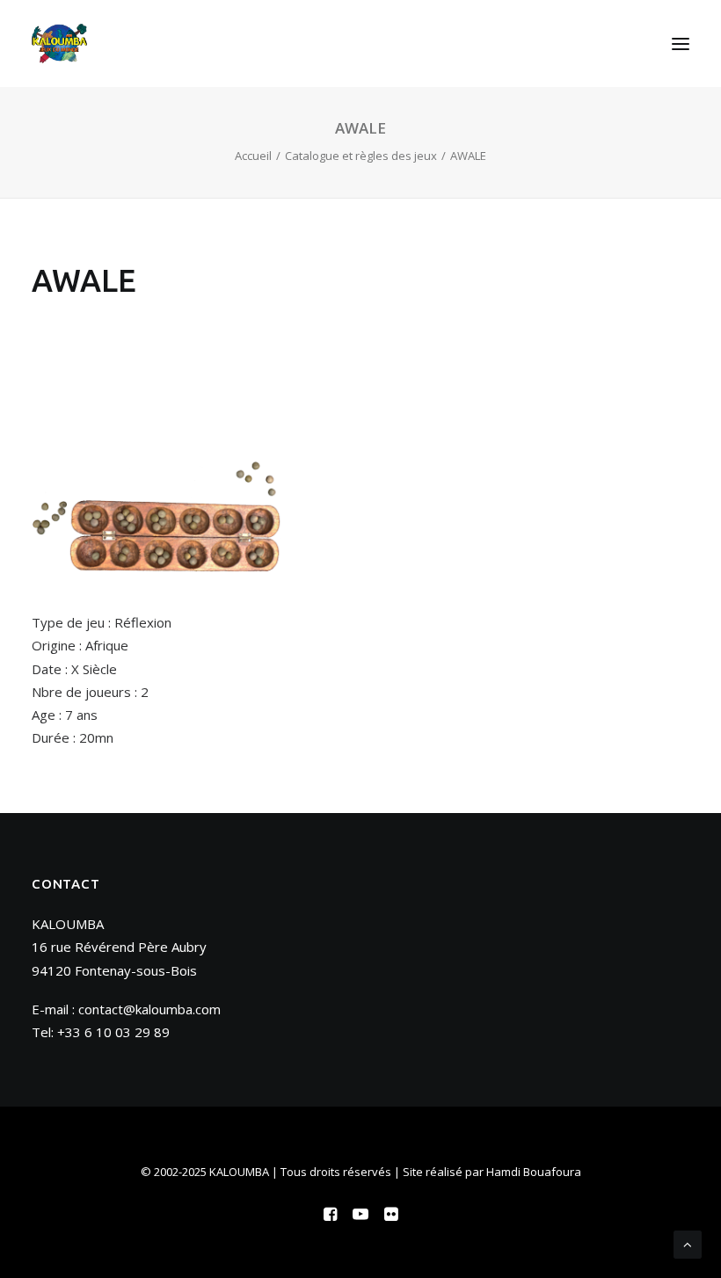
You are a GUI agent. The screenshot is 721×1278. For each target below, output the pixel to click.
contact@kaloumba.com (149, 1009)
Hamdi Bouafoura (533, 1172)
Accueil (253, 155)
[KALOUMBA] (59, 43)
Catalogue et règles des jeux (361, 155)
